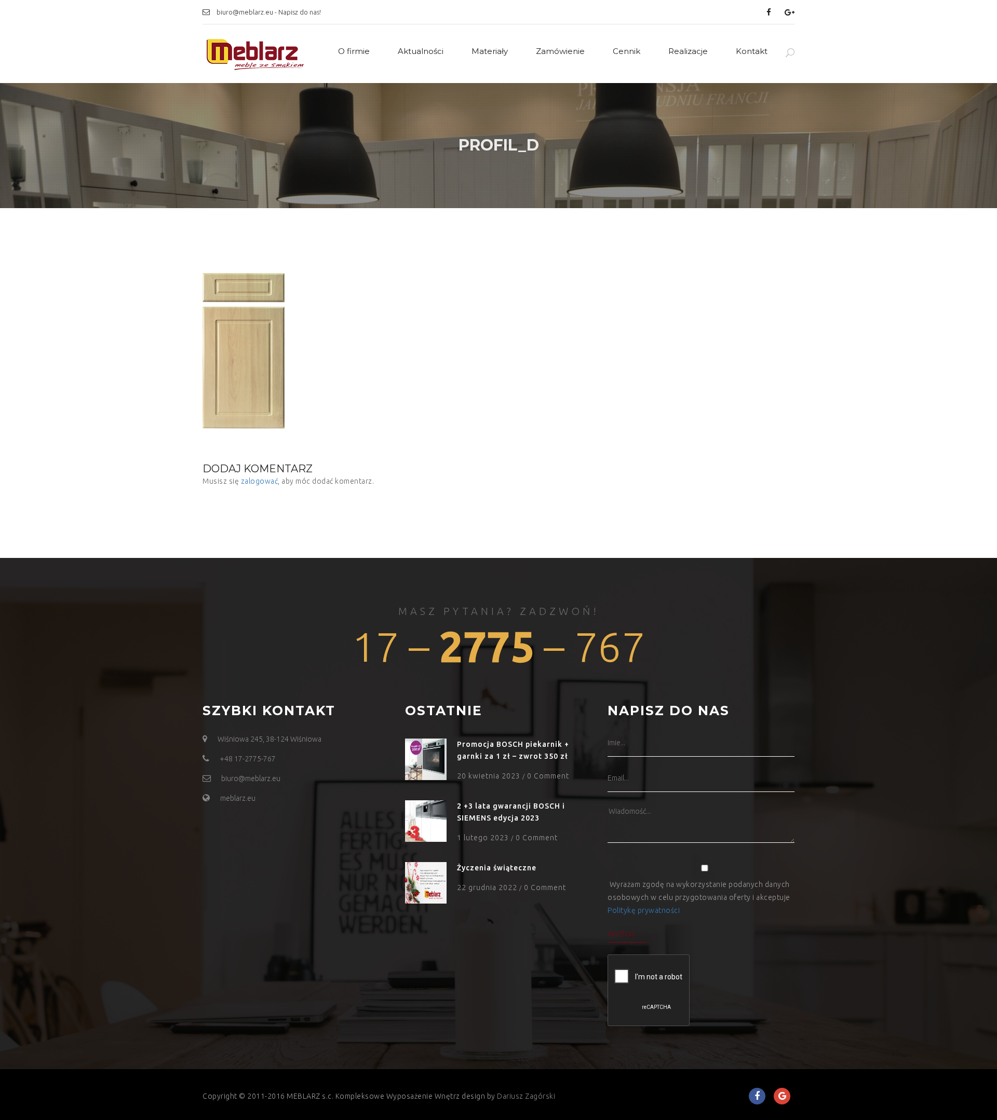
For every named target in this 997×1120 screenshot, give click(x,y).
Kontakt (751, 51)
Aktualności (420, 51)
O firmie (354, 51)
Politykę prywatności (644, 910)
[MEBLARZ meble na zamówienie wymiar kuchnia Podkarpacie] (254, 53)
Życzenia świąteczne (496, 868)
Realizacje (688, 51)
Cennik (626, 51)
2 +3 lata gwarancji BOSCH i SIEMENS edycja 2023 (511, 812)
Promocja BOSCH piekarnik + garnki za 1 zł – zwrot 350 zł (513, 750)
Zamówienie (560, 51)
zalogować (259, 481)
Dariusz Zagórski (526, 1096)
